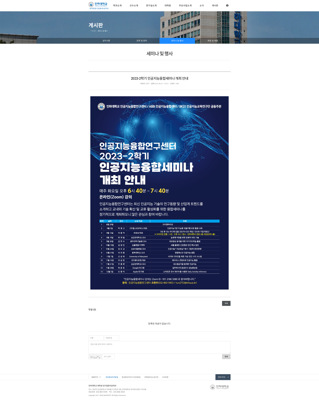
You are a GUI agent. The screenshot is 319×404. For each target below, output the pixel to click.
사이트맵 (165, 377)
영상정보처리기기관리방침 (131, 377)
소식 (202, 5)
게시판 (215, 5)
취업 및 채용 (213, 41)
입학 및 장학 (142, 41)
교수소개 (134, 5)
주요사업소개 (185, 5)
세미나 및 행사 (177, 41)
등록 (226, 357)
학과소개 (117, 5)
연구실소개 (151, 5)
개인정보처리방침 (112, 377)
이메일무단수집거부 (151, 377)
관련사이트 (222, 377)
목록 (226, 303)
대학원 (168, 5)
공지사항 (106, 41)
